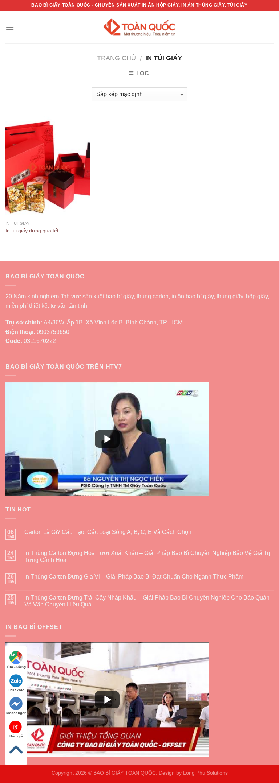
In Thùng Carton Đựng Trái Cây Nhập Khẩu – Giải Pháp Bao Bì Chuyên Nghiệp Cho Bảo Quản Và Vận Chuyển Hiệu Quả (147, 601)
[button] (107, 439)
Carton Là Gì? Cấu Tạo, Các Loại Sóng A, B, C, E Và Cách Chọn (107, 532)
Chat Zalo (16, 690)
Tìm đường (16, 667)
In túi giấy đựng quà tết (31, 230)
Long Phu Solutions (205, 773)
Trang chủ (116, 58)
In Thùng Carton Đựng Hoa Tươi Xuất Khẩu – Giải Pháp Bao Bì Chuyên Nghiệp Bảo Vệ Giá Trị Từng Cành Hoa (147, 556)
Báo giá (16, 736)
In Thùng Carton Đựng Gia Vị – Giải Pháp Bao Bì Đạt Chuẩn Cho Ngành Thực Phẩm (133, 576)
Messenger (16, 713)
